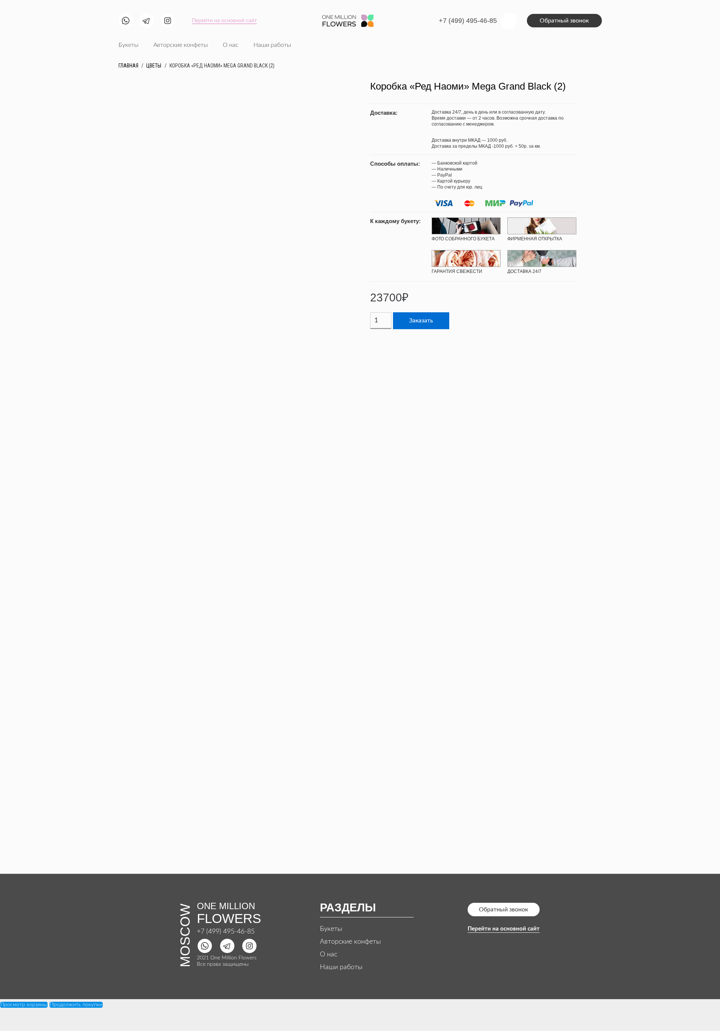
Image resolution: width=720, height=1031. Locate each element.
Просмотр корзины (23, 1004)
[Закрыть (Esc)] (2, 1010)
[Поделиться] (8, 1010)
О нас (328, 954)
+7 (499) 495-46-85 (226, 931)
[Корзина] (509, 20)
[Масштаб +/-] (21, 1010)
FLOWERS (229, 918)
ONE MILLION (226, 906)
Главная (128, 66)
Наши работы (341, 967)
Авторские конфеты (350, 941)
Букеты (331, 929)
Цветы (153, 66)
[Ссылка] (125, 20)
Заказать (421, 321)
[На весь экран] (15, 1010)
